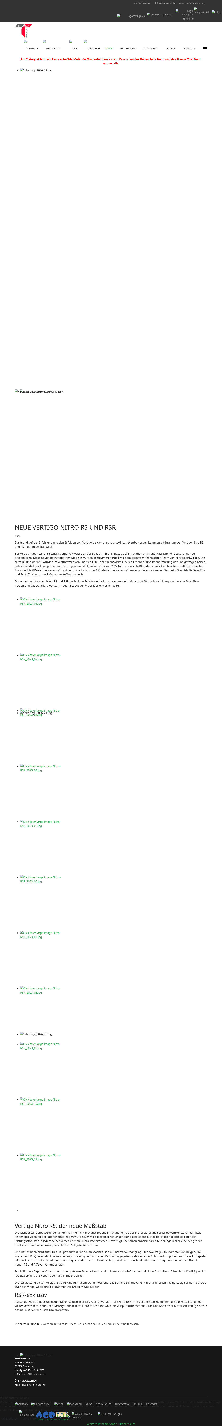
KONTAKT (189, 48)
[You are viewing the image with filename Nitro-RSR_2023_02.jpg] (113, 680)
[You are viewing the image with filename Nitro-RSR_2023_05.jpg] (113, 847)
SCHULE (171, 48)
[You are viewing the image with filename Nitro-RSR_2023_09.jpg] (113, 1069)
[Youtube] (21, 3)
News (17, 535)
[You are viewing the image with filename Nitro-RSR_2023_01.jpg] (113, 625)
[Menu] (205, 48)
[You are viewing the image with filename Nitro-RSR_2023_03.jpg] (113, 736)
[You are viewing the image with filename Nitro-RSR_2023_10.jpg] (113, 1125)
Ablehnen (29, 1418)
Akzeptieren (10, 1418)
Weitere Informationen (102, 1424)
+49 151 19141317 (142, 3)
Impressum (127, 1424)
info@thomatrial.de (165, 3)
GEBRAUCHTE (128, 48)
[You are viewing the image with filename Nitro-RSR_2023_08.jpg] (113, 1014)
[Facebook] (16, 3)
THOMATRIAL (150, 48)
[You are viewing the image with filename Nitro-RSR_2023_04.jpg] (113, 792)
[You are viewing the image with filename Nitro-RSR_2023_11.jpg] (113, 1181)
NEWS (108, 48)
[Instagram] (26, 3)
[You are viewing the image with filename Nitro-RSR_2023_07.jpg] (113, 958)
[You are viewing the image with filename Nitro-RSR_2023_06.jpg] (113, 903)
